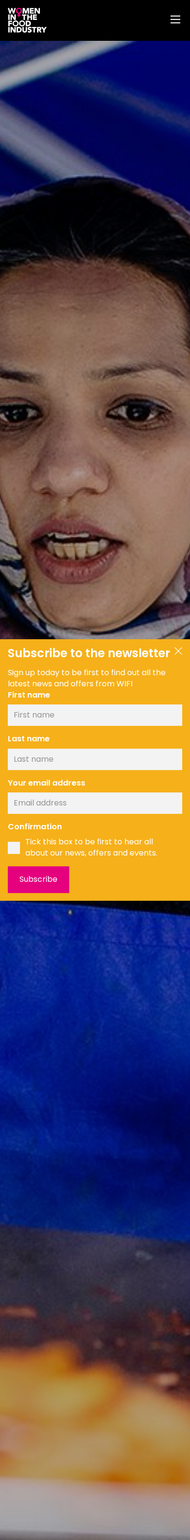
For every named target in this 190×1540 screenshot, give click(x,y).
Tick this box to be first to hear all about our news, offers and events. (91, 847)
